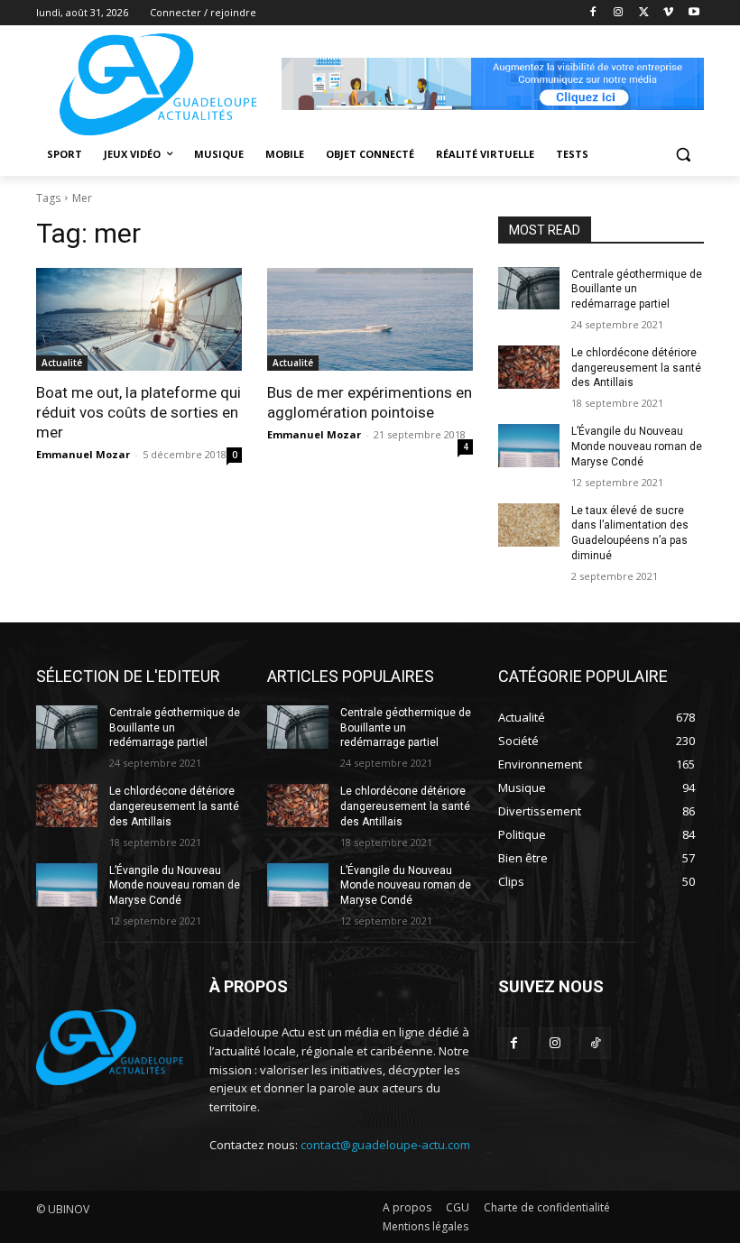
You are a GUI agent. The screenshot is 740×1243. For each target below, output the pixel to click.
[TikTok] (595, 1043)
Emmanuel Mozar (83, 454)
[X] (644, 13)
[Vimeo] (668, 13)
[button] (682, 155)
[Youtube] (693, 13)
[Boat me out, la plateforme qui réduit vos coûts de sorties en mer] (139, 319)
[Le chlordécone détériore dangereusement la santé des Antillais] (529, 367)
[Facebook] (593, 13)
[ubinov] (493, 84)
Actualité (62, 362)
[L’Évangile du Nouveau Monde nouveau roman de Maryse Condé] (529, 445)
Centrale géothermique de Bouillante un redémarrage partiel (636, 289)
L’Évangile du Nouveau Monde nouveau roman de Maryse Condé (636, 446)
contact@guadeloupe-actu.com (385, 1145)
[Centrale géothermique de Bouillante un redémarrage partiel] (529, 288)
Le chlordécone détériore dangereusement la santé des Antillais (636, 368)
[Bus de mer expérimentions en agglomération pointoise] (370, 319)
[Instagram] (618, 13)
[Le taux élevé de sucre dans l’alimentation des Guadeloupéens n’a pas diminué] (529, 525)
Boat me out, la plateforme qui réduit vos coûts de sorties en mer (138, 412)
